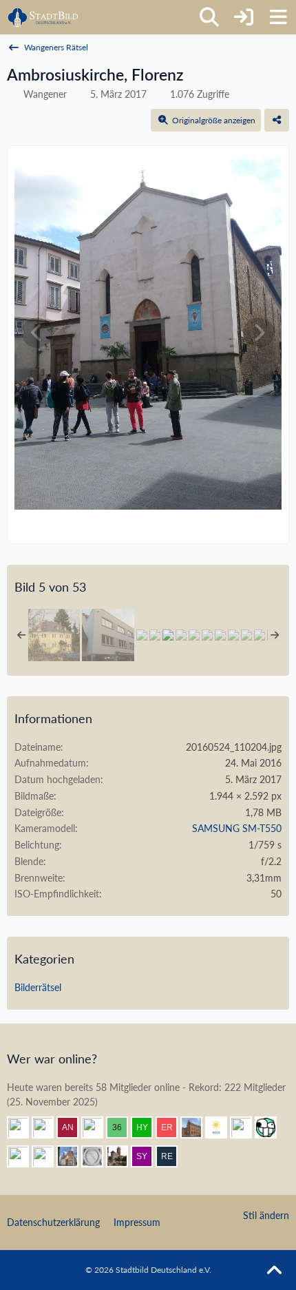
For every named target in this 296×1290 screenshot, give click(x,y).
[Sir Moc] (271, 1127)
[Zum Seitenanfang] (274, 1270)
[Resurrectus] (97, 1127)
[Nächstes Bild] (259, 333)
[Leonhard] (48, 1127)
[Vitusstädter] (48, 1156)
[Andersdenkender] (72, 1127)
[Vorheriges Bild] (37, 333)
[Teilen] (276, 120)
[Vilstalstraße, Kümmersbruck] (220, 635)
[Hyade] (147, 1127)
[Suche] (209, 17)
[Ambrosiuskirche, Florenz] (167, 635)
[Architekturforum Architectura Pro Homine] (43, 17)
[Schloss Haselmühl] (54, 635)
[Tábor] (233, 635)
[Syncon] (147, 1156)
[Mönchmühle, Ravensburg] (154, 635)
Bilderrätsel (37, 987)
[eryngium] (172, 1127)
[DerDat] (23, 1127)
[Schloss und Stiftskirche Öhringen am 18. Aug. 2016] (181, 635)
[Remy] (172, 1156)
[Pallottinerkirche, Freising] (194, 635)
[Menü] (278, 17)
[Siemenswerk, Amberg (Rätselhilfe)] (207, 635)
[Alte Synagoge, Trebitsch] (259, 635)
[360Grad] (122, 1127)
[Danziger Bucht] (122, 1156)
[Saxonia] (97, 1156)
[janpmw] (196, 1127)
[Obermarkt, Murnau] (141, 635)
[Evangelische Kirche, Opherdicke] (246, 635)
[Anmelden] (243, 17)
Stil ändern (266, 1215)
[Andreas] (246, 1127)
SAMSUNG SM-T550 (237, 828)
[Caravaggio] (221, 1127)
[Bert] (72, 1156)
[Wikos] (23, 1156)
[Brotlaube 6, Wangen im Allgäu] (108, 635)
